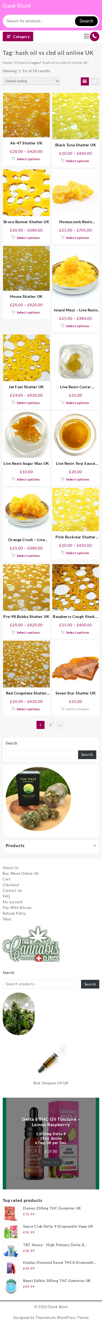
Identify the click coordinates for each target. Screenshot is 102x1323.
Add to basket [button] (77, 709)
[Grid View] (85, 81)
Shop (7, 919)
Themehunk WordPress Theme (62, 1317)
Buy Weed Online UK (21, 873)
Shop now (51, 1162)
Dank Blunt (17, 5)
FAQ (6, 896)
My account (13, 902)
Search (86, 21)
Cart (7, 879)
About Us (11, 868)
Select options (28, 159)
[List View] (95, 81)
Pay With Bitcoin (17, 907)
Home (7, 63)
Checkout (11, 885)
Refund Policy (14, 913)
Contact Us (12, 890)
